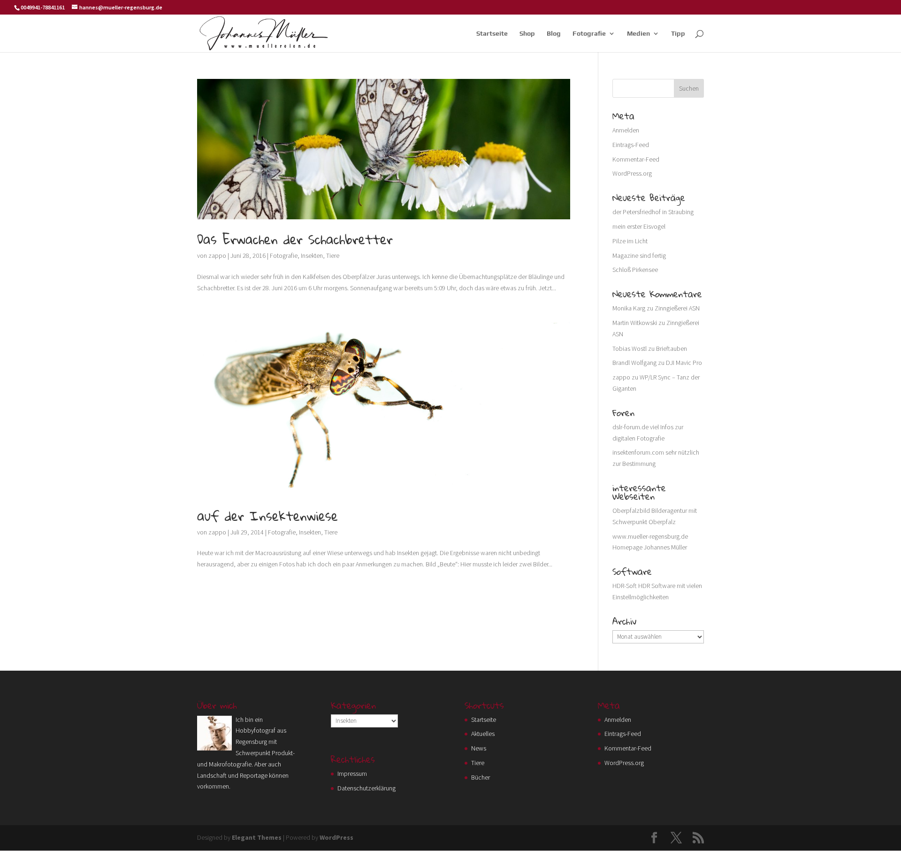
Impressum (352, 773)
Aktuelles (483, 733)
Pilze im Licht (630, 241)
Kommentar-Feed (635, 159)
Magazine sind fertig (639, 255)
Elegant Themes (257, 837)
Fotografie (589, 33)
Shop (527, 33)
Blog (554, 33)
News (478, 748)
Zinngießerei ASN (677, 308)
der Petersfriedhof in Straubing (653, 212)
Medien (638, 33)
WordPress (336, 837)
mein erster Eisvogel (638, 226)
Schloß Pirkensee (635, 269)
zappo (217, 255)
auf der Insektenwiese (267, 515)
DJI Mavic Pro (684, 362)
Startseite (492, 33)
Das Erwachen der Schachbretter (295, 239)
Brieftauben (671, 348)
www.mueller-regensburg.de (650, 536)
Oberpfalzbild (631, 510)
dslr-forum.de (630, 427)
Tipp (678, 33)
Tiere (332, 255)
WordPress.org (632, 173)
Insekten (312, 255)
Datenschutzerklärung (366, 788)
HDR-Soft (624, 585)
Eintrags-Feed (630, 144)
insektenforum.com (638, 452)
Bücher (480, 777)
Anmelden (625, 130)
